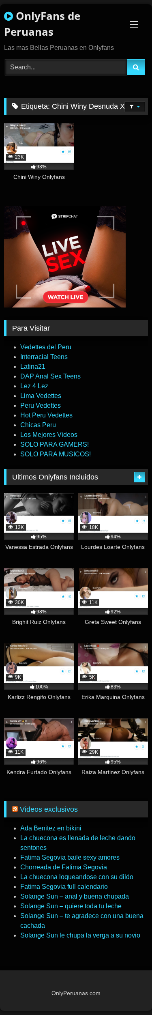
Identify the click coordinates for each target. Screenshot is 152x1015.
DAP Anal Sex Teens (50, 376)
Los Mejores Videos (48, 434)
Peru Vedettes (40, 405)
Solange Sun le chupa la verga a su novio (80, 935)
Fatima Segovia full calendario (64, 886)
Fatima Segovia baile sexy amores (70, 857)
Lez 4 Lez (34, 386)
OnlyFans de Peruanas (42, 24)
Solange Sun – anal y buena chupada (74, 896)
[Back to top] (127, 991)
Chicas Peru (38, 424)
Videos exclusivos (49, 809)
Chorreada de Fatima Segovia (63, 867)
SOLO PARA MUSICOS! (55, 454)
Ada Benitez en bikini (50, 828)
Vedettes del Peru (45, 347)
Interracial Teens (44, 356)
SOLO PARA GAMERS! (54, 444)
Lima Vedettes (40, 395)
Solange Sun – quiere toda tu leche (71, 906)
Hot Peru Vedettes (46, 415)
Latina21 (32, 366)
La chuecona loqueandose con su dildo (76, 876)
